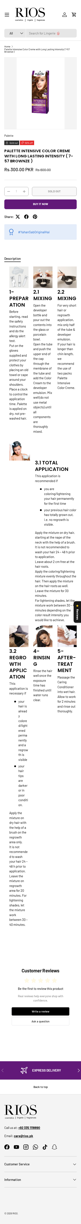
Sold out (54, 191)
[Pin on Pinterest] (35, 216)
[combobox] (40, 33)
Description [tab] (12, 258)
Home (7, 46)
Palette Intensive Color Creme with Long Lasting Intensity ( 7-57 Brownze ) (37, 50)
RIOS (15, 1213)
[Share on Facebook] (26, 216)
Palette (8, 135)
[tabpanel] (40, 598)
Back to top (40, 1087)
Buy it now (40, 204)
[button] (74, 14)
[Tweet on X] (17, 216)
